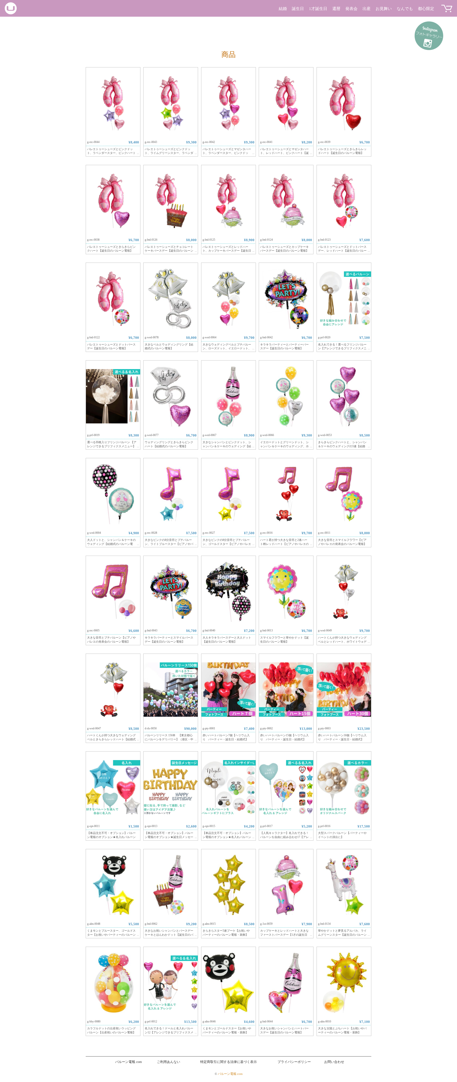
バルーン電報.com (128, 1062)
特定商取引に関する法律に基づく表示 (228, 1062)
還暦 (336, 8)
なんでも (405, 8)
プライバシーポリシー (294, 1062)
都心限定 (426, 8)
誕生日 (298, 8)
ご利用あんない (168, 1062)
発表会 (351, 8)
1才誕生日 (318, 8)
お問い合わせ (334, 1062)
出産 (367, 8)
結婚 (283, 8)
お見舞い (384, 8)
